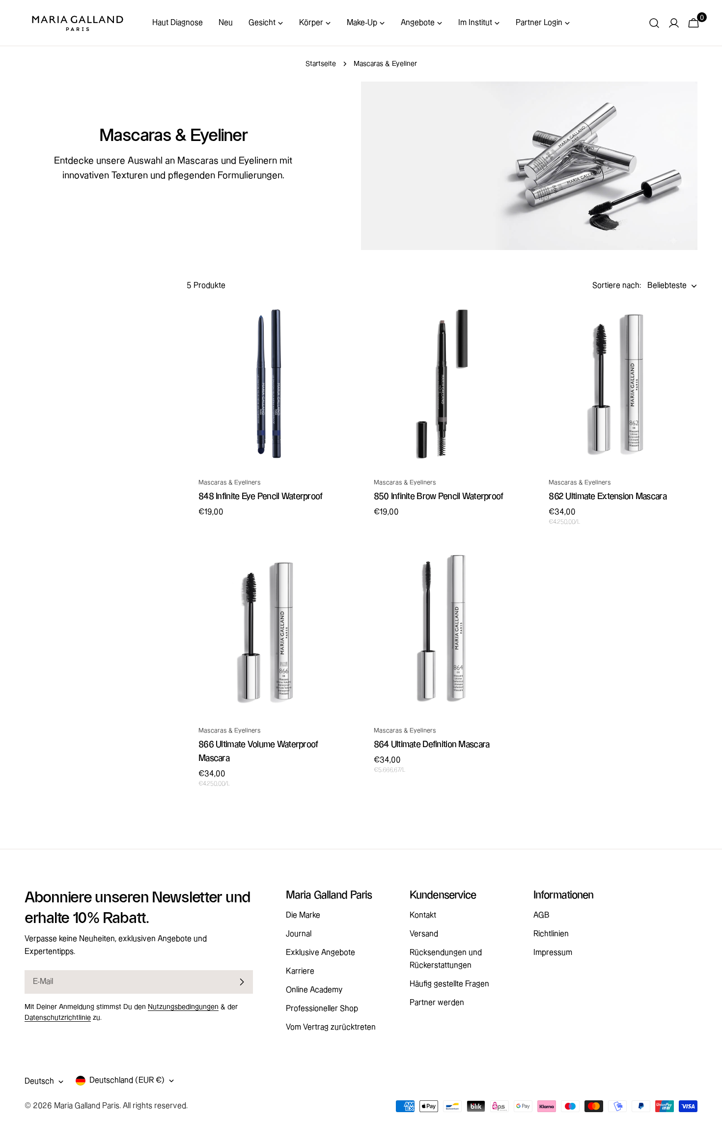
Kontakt (423, 915)
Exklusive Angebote (320, 952)
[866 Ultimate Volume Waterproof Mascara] (267, 632)
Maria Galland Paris (86, 1106)
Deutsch (39, 1081)
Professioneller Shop (322, 1008)
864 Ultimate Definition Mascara (432, 744)
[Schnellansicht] (333, 325)
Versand (424, 934)
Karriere (300, 971)
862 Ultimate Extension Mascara (607, 496)
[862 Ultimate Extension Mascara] (617, 384)
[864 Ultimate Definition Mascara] (442, 632)
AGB (541, 915)
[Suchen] (654, 23)
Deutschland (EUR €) (127, 1080)
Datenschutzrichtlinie (58, 1017)
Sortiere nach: (616, 285)
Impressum (552, 952)
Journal (298, 934)
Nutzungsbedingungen (183, 1007)
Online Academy (314, 990)
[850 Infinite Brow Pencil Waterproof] (442, 384)
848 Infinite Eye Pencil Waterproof (260, 496)
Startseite (320, 63)
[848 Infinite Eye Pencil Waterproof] (267, 384)
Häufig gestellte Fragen (449, 984)
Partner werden (437, 1003)
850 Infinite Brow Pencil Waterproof (438, 496)
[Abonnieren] (241, 982)
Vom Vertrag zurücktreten (331, 1027)
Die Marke (303, 915)
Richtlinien (551, 934)
